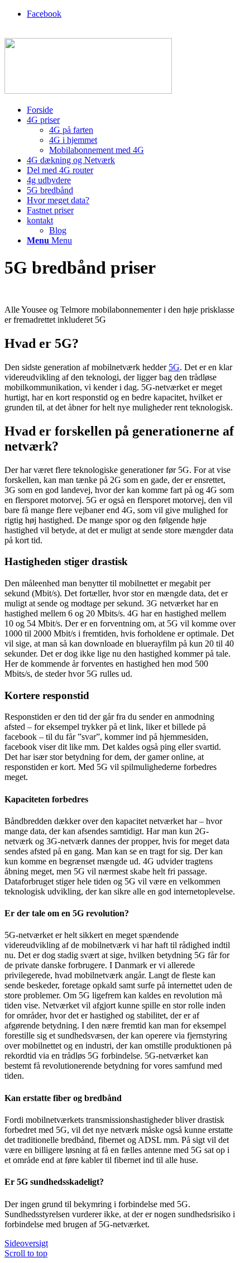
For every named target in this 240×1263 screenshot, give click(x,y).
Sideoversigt (26, 1243)
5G (174, 367)
